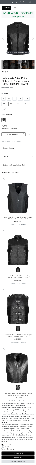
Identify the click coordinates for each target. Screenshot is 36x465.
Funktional (8, 447)
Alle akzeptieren (18, 453)
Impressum (5, 437)
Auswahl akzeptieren (18, 461)
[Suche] (23, 2)
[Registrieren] (16, 2)
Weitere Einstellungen (8, 449)
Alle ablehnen (18, 457)
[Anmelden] (13, 2)
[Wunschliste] (26, 2)
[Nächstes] (32, 38)
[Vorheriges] (3, 38)
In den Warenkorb (12, 134)
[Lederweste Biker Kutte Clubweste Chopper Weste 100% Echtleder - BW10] (7, 65)
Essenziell (8, 445)
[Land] (19, 1)
